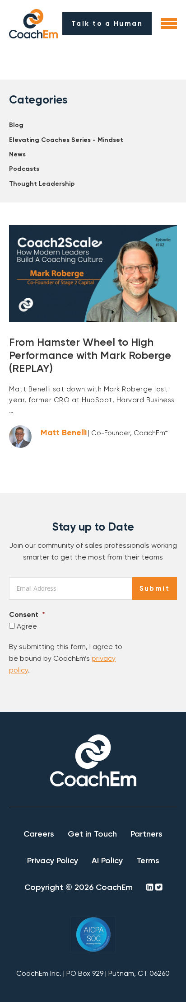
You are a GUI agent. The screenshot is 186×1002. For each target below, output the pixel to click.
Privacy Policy (52, 861)
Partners (146, 834)
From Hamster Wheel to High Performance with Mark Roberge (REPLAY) (90, 355)
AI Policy (107, 861)
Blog (16, 125)
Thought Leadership (41, 184)
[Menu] (169, 23)
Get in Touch (92, 834)
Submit (155, 588)
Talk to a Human (107, 23)
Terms (147, 861)
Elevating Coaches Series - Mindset (66, 140)
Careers (38, 834)
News (17, 154)
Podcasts (24, 169)
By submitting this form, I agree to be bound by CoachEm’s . (65, 658)
